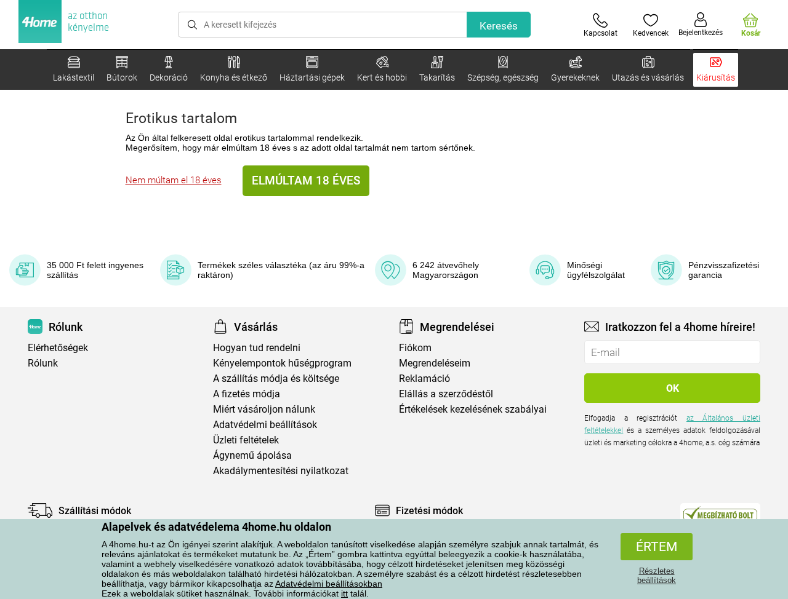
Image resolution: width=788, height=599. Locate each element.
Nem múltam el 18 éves (174, 180)
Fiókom (415, 347)
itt (344, 593)
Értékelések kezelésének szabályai (473, 409)
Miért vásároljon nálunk (264, 409)
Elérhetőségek (58, 347)
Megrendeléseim (434, 363)
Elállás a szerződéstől (446, 394)
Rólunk (43, 363)
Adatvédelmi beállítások (265, 424)
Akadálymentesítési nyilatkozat (280, 470)
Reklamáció (424, 378)
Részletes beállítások (656, 575)
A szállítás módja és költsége (276, 378)
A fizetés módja (246, 394)
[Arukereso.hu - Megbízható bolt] (720, 513)
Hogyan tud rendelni (256, 347)
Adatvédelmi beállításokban (328, 584)
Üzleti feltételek (246, 440)
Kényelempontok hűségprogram (282, 363)
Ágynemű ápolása (252, 455)
